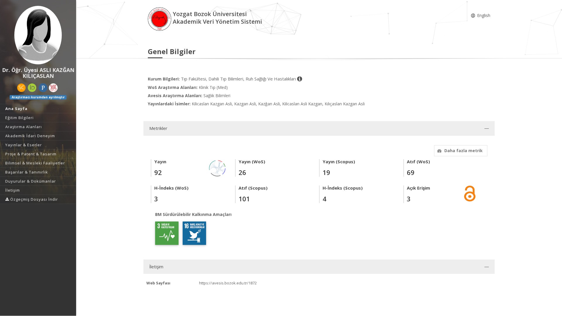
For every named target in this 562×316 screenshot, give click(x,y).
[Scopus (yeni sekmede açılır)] (21, 87)
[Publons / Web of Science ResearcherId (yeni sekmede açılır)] (43, 87)
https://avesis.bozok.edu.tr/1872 (228, 283)
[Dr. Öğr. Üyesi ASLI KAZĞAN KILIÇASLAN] (38, 35)
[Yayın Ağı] (217, 168)
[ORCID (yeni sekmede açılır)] (32, 87)
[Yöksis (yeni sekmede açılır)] (53, 87)
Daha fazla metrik (463, 150)
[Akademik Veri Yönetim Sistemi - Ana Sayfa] (160, 18)
